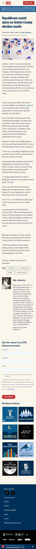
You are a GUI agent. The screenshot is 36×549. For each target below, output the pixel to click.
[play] (3, 547)
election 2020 (24, 268)
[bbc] (4, 539)
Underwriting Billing (10, 510)
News (10, 272)
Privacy (6, 518)
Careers (6, 506)
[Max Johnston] (6, 283)
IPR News (11, 268)
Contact (6, 501)
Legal (5, 514)
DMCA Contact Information (12, 523)
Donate (29, 3)
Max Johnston (26, 32)
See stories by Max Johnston (20, 328)
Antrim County (21, 272)
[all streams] (33, 546)
